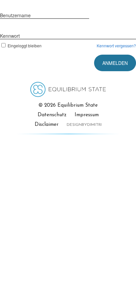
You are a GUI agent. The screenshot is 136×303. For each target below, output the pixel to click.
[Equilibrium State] (68, 94)
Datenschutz (52, 115)
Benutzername (15, 15)
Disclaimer (46, 124)
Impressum (87, 115)
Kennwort (10, 35)
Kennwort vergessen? (116, 45)
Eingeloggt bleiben (25, 45)
